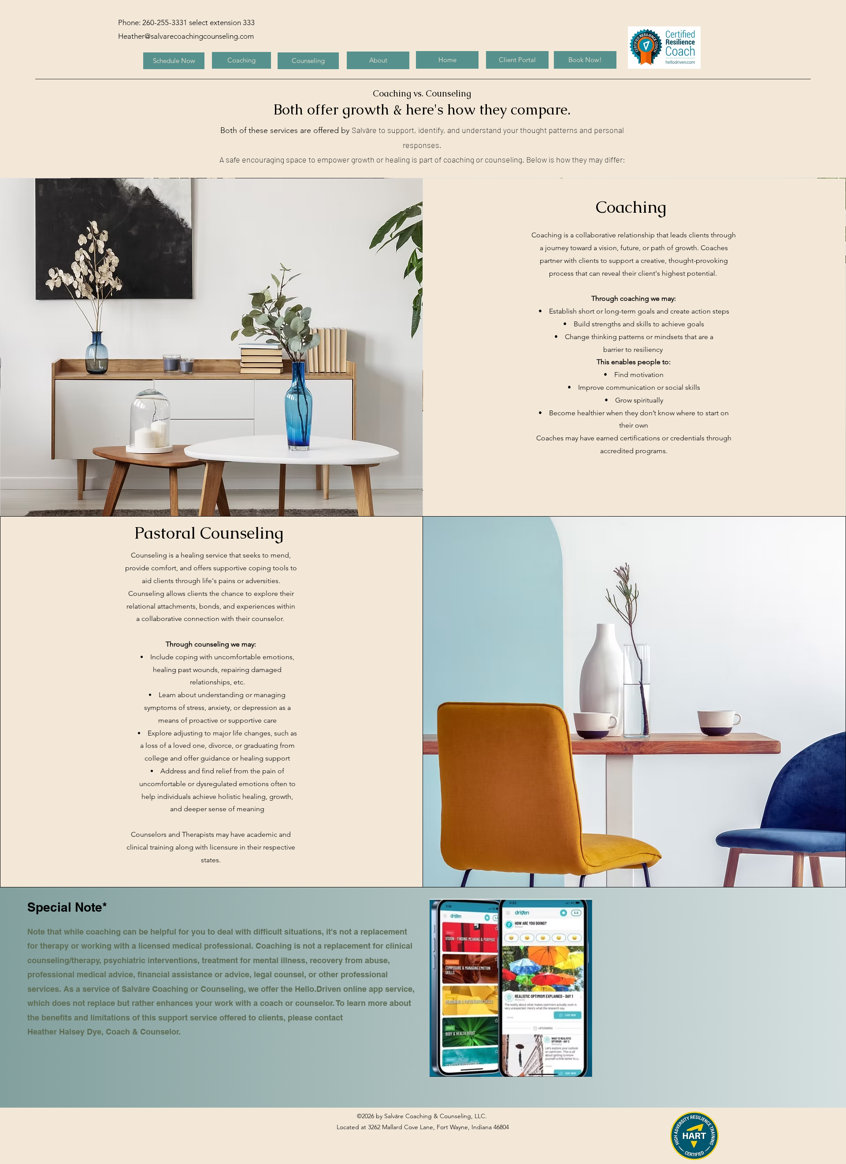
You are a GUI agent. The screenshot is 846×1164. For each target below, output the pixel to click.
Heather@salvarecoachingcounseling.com (186, 36)
